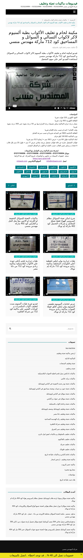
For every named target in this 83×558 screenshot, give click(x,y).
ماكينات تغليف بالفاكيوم (66, 439)
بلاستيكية (63, 172)
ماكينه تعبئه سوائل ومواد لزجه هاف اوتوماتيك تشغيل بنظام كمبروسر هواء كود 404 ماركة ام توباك (42, 499)
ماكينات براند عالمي (68, 379)
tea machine (70, 348)
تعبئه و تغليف (70, 368)
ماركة (64, 176)
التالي (12, 185)
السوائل (31, 167)
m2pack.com (22, 161)
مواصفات (71, 475)
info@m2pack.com (54, 161)
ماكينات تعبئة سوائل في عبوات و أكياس (61, 399)
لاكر (27, 172)
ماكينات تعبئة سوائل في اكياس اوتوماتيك (60, 394)
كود (35, 172)
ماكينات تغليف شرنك (67, 444)
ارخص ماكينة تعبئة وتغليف (65, 353)
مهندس (24, 176)
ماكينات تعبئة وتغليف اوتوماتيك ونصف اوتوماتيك (58, 409)
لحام (72, 176)
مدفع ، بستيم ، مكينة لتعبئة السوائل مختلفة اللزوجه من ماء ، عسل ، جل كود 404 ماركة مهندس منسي (44, 515)
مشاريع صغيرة (70, 470)
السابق (70, 185)
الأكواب (52, 167)
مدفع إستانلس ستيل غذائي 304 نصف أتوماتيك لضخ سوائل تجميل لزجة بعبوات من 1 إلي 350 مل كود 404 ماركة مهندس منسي (42, 523)
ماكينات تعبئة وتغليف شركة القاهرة (62, 424)
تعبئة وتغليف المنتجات (67, 363)
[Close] (81, 554)
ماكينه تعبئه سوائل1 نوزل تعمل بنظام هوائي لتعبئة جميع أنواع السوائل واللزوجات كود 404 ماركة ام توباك (43, 507)
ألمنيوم (72, 167)
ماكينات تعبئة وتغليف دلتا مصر (64, 414)
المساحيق (20, 167)
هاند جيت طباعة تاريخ (67, 480)
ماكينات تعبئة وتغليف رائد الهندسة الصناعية (60, 419)
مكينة (44, 176)
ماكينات (54, 176)
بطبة (72, 172)
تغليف (44, 172)
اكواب (62, 167)
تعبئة (52, 172)
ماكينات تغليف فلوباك (67, 449)
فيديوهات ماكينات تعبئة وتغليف (58, 3)
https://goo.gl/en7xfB (41, 158)
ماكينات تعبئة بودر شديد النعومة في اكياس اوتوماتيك (56, 384)
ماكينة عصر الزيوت (68, 465)
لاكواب (18, 172)
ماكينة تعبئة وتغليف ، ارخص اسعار (63, 459)
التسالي (42, 167)
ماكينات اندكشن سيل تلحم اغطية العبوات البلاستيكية (56, 373)
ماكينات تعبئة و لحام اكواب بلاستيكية (63, 47)
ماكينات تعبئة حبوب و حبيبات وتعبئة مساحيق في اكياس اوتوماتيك (52, 389)
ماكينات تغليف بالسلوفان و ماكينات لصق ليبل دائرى (56, 434)
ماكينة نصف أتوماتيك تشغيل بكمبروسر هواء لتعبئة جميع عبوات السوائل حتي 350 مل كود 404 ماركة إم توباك (42, 531)
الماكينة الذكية (70, 358)
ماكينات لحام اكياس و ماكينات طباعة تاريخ (60, 454)
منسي (35, 176)
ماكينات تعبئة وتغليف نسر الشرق (63, 429)
